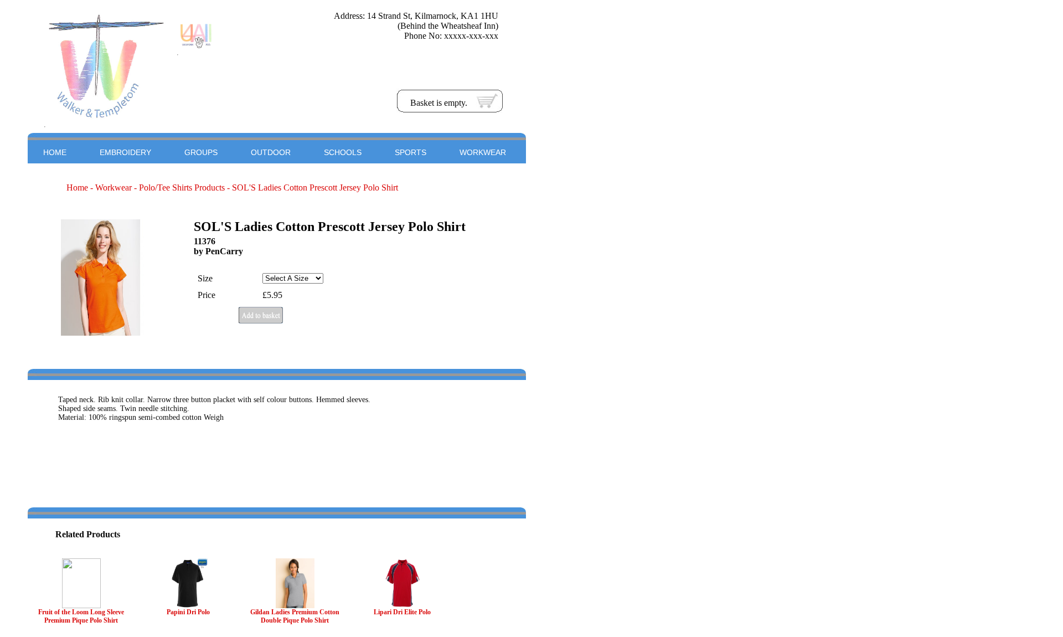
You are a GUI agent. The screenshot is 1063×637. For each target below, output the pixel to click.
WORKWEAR (483, 152)
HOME (54, 152)
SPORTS (410, 152)
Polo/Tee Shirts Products (182, 187)
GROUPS (201, 152)
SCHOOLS (343, 152)
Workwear (113, 187)
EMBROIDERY (125, 152)
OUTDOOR (271, 152)
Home (77, 187)
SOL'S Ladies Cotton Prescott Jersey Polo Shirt (315, 187)
